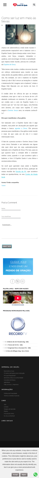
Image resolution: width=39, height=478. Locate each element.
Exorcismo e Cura (9, 371)
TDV (5, 404)
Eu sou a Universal (9, 416)
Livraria (6, 407)
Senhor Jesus (13, 110)
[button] (34, 4)
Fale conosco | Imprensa (11, 384)
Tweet (4, 185)
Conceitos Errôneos (9, 380)
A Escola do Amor (9, 413)
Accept (15, 475)
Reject (24, 475)
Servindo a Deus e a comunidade (13, 378)
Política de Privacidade (10, 393)
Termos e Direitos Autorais (11, 396)
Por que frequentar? (10, 375)
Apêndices (7, 382)
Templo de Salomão (10, 409)
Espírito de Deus (10, 64)
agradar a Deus (21, 128)
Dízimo (6, 411)
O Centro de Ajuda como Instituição (14, 373)
